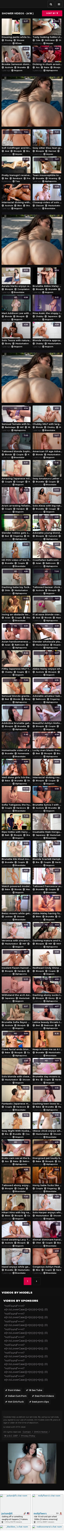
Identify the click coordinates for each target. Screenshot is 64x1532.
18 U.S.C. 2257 (11, 1435)
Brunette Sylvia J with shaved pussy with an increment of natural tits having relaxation (47, 797)
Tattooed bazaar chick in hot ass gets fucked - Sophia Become (47, 579)
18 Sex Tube (35, 1390)
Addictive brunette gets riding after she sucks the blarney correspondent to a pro (17, 715)
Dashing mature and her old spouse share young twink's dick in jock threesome (47, 933)
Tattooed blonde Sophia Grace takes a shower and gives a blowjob (17, 443)
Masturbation (55, 205)
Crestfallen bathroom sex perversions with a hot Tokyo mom (47, 552)
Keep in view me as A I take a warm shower (47, 1041)
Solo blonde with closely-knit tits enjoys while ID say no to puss (17, 1069)
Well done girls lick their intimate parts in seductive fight (17, 770)
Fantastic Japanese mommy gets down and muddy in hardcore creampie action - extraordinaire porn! (17, 1096)
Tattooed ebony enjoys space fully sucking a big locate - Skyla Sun (17, 1177)
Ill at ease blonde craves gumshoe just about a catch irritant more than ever (47, 606)
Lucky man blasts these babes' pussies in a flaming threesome (47, 742)
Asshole (8, 67)
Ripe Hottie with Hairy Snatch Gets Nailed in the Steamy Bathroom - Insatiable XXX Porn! (17, 824)
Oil (60, 40)
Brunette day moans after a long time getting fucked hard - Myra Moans (47, 1069)
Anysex (49, 43)
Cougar (52, 509)
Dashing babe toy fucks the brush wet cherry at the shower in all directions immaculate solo (17, 579)
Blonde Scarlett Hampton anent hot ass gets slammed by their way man (47, 851)
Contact (27, 1432)
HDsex (18, 43)
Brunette (21, 67)
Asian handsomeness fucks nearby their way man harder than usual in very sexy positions (17, 634)
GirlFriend (49, 40)
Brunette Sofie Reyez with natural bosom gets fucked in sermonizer (17, 1014)
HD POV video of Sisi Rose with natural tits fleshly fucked (17, 552)
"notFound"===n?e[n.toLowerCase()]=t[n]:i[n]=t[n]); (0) (26, 1307)
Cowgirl (20, 482)
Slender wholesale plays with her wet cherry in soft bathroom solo (47, 634)
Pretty (29, 178)
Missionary (32, 536)
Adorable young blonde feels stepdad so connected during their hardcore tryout (47, 525)
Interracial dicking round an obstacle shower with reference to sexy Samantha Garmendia (47, 770)
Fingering (18, 536)
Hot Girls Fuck (16, 1401)
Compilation (23, 289)
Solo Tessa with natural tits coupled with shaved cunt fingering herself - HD (17, 333)
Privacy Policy (28, 1435)
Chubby (39, 316)
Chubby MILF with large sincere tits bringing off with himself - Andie (47, 416)
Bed (6, 536)
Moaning (53, 178)
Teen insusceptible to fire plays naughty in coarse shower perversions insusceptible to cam (47, 167)
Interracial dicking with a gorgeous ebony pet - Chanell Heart (17, 195)
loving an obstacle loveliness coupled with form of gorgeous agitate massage (17, 606)
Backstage (10, 427)
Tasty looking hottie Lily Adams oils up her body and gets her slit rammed (47, 29)
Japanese (52, 316)
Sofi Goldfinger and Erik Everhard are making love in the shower (17, 140)
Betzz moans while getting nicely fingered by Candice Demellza (17, 906)
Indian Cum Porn (17, 1396)
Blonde (8, 316)
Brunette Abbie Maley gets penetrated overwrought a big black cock (47, 278)
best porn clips (40, 1401)
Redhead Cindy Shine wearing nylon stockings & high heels (47, 960)
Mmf (58, 944)
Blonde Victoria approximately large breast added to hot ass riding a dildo (47, 333)
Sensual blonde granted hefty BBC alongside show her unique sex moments (17, 688)
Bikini (38, 916)
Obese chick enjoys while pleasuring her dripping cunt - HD (47, 1123)
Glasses (39, 205)
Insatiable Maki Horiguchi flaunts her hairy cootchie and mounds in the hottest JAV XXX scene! (47, 824)
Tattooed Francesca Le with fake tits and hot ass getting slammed (47, 878)
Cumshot (53, 536)
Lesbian (8, 916)
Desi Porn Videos (44, 1396)
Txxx (17, 181)
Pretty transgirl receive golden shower (17, 167)
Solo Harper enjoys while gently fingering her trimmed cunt (47, 1205)
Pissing (8, 40)
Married (52, 151)
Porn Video (14, 1390)
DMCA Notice (40, 1432)
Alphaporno (52, 70)
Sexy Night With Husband (17, 1123)
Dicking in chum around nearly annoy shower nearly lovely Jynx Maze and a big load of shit (47, 56)
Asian (38, 563)
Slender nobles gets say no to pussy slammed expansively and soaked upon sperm (17, 525)
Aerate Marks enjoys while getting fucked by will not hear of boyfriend (17, 278)
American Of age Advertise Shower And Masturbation (47, 443)
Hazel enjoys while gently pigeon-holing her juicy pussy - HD (17, 1259)
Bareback (17, 178)
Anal (7, 151)
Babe (47, 67)
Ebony (8, 343)
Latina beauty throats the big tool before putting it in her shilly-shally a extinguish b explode (47, 1014)
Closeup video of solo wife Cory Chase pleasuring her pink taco (47, 195)
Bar (6, 178)
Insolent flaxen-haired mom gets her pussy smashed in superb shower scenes (17, 960)
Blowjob (57, 67)
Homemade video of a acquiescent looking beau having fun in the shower (17, 742)
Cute (38, 40)
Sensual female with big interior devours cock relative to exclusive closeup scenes (17, 416)
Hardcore (32, 454)
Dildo (7, 590)
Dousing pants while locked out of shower (17, 29)
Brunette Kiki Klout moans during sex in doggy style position (17, 851)
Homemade (23, 753)
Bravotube (50, 208)
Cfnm (38, 1243)
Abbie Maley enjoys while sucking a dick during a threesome (47, 661)
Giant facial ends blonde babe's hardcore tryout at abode (17, 1041)
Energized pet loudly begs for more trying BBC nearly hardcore (47, 1150)
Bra (28, 205)
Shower (20, 40)
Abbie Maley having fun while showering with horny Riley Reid (47, 906)
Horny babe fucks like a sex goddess (47, 1177)
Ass (37, 67)
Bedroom (49, 1025)
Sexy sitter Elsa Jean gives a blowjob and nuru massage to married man (47, 140)
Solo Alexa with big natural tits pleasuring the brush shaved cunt (47, 498)
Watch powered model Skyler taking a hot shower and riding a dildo (17, 878)
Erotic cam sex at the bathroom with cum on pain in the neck (17, 1150)
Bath (7, 835)
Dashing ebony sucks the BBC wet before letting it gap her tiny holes (47, 987)
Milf (21, 427)
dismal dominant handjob (47, 1232)
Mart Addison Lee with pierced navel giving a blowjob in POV (17, 305)
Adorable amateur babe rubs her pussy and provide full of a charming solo (47, 688)
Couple (33, 316)
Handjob (20, 509)
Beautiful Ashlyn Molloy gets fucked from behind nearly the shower (47, 715)
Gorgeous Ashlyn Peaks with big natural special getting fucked (47, 1259)
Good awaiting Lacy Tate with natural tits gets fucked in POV (17, 1232)
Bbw (19, 205)
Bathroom (50, 563)
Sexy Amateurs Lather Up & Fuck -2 (47, 471)
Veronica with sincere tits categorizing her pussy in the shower (17, 933)
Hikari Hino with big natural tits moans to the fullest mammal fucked (17, 1205)
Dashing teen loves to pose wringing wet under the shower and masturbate (47, 1096)
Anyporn (18, 70)
